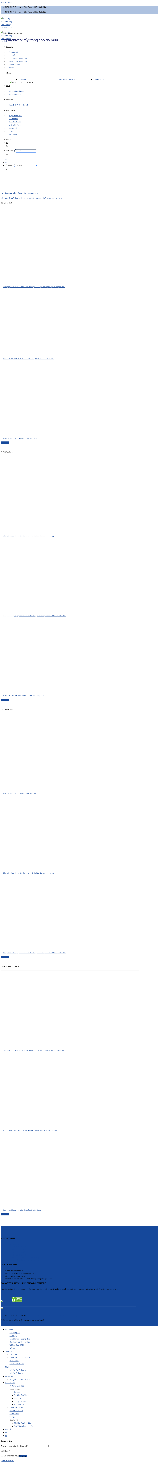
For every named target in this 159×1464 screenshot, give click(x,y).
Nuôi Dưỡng (99, 79)
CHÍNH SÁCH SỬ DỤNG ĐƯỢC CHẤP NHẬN (25, 1258)
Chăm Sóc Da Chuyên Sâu (67, 79)
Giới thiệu (9, 47)
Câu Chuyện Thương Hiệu (18, 58)
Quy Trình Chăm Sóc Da (23, 1426)
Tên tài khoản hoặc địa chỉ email (14, 1446)
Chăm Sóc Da (13, 119)
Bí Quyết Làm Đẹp (15, 116)
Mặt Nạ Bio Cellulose (16, 91)
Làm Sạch (24, 79)
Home (4, 33)
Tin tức (11, 131)
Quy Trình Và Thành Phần (18, 61)
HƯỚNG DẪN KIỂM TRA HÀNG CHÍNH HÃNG (25, 1260)
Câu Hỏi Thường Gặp (22, 1423)
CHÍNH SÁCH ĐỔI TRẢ (17, 1252)
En (7, 146)
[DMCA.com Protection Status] (16, 1301)
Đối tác (11, 68)
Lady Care (10, 99)
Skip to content (7, 2)
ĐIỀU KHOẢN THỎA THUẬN (19, 1247)
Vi (7, 143)
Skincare (9, 73)
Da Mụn (17, 1392)
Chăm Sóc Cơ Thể (17, 1364)
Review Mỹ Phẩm (15, 125)
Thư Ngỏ (12, 55)
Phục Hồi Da (19, 1404)
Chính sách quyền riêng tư (69, 1316)
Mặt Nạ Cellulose (15, 94)
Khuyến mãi (13, 128)
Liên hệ (8, 140)
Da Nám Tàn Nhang (22, 1395)
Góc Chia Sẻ (10, 110)
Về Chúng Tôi (13, 52)
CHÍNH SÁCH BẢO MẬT (18, 1250)
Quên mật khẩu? (7, 1460)
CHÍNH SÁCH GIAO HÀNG (18, 1255)
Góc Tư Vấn (13, 134)
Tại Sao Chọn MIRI (15, 64)
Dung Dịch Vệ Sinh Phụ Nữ (18, 105)
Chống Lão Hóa (20, 1401)
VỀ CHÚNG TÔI (15, 1244)
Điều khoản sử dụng (45, 1316)
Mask (8, 86)
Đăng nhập (22, 1456)
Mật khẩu (5, 1451)
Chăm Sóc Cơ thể (15, 122)
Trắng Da (17, 1398)
